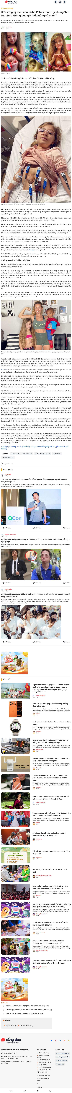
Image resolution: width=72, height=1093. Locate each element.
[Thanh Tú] (34, 732)
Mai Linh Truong (40, 932)
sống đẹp (58, 453)
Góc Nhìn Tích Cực (44, 1070)
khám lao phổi (62, 1060)
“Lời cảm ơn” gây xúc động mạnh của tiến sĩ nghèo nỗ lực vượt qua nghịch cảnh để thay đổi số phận (34, 480)
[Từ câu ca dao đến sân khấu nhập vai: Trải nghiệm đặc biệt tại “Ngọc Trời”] (15, 837)
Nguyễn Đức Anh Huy (42, 950)
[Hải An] (34, 713)
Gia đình (4, 370)
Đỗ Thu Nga (9, 27)
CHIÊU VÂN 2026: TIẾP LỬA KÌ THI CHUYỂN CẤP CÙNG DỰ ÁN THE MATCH (50, 923)
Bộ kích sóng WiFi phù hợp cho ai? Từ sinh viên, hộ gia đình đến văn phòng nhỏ (51, 759)
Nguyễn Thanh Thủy (10, 534)
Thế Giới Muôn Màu (45, 1067)
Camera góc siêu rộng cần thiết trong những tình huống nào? (50, 705)
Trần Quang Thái (40, 695)
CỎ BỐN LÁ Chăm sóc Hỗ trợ (43, 875)
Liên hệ (40, 1087)
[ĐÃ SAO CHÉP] (37, 1090)
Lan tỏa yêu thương (26, 1025)
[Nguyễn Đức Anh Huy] (34, 951)
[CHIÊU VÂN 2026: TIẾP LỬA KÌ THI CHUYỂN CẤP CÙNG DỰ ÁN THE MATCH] (15, 928)
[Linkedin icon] (60, 1040)
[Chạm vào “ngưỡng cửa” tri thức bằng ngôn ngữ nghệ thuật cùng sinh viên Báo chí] (15, 892)
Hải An (38, 713)
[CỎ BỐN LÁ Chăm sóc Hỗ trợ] (34, 876)
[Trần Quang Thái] (34, 696)
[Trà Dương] (34, 839)
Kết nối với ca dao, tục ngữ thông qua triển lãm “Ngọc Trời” (51, 852)
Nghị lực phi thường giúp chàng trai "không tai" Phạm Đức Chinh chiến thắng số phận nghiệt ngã (35, 540)
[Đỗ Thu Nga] (2, 475)
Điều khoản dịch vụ (44, 1075)
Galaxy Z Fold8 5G (63, 1057)
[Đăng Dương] (34, 750)
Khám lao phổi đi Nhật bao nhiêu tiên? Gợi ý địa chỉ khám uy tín (24, 1014)
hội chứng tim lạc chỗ (43, 453)
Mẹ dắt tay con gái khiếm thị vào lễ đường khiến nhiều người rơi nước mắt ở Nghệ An (52, 814)
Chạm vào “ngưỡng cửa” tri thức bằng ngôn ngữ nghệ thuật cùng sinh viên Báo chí (50, 887)
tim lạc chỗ (15, 453)
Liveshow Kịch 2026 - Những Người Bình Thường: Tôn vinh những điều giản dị (48, 942)
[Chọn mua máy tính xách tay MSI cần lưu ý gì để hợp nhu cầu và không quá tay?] (15, 746)
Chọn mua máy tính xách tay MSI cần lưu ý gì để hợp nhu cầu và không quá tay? (50, 741)
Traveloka (60, 1064)
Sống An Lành (43, 1065)
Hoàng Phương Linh (41, 914)
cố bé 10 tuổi (28, 453)
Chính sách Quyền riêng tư (43, 1079)
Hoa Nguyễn (8, 589)
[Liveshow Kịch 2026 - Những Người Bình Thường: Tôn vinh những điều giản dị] (15, 946)
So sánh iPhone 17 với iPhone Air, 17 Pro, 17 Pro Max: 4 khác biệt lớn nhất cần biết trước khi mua (50, 777)
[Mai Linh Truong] (34, 932)
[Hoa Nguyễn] (2, 590)
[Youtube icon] (64, 1040)
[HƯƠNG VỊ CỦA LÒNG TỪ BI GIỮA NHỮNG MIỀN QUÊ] (15, 873)
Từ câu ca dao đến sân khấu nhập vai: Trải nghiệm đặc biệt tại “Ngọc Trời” (49, 834)
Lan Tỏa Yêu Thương (45, 1060)
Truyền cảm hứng (10, 1025)
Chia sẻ (67, 528)
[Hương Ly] (34, 896)
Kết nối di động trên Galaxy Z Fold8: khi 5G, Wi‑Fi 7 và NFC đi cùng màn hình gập (29, 1010)
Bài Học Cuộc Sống (45, 1062)
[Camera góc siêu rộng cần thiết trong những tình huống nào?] (15, 709)
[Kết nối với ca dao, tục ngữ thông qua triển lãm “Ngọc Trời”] (15, 855)
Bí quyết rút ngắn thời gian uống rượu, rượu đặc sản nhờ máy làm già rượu (27, 1006)
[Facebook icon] (51, 1040)
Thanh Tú (38, 731)
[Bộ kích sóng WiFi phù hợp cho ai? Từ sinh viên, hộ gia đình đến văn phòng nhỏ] (15, 764)
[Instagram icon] (56, 1040)
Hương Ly (38, 895)
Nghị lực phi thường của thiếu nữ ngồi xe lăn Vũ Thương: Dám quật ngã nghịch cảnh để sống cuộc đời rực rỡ (35, 595)
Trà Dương (39, 839)
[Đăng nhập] (64, 2)
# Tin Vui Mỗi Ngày (7, 8)
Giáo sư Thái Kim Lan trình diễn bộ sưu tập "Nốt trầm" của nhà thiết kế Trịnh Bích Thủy (51, 797)
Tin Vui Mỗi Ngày (44, 1053)
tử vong (31, 250)
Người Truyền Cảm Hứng (43, 1056)
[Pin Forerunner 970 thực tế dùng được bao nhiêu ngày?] (15, 727)
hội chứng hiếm (9, 457)
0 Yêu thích (8, 528)
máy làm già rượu (63, 1053)
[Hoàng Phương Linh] (34, 914)
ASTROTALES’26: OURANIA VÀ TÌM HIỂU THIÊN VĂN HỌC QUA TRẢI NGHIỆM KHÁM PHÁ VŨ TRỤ (52, 905)
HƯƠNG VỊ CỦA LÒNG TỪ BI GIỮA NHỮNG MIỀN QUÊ (50, 870)
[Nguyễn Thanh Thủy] (2, 535)
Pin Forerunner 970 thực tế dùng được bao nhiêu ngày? (52, 723)
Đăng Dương (39, 749)
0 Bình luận (38, 528)
